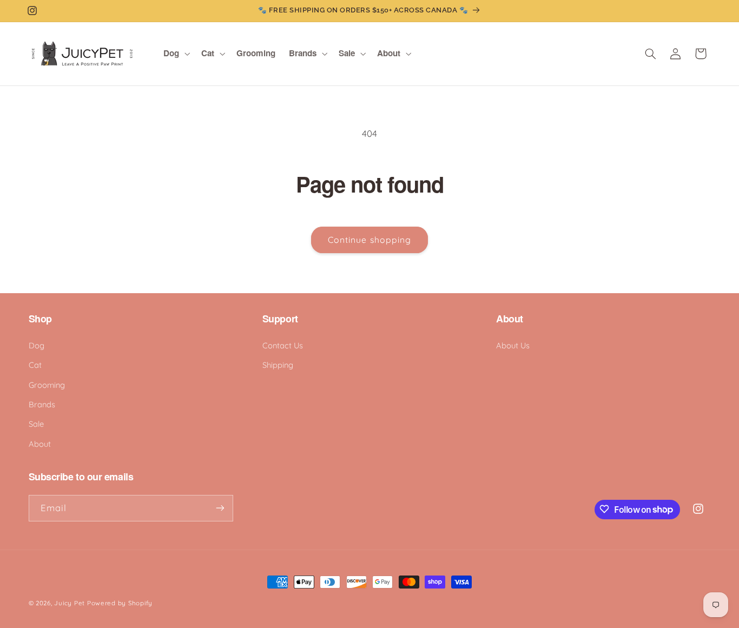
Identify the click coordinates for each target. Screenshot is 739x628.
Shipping (277, 365)
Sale (36, 424)
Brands (42, 404)
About (40, 443)
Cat (35, 365)
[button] (176, 54)
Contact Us (282, 345)
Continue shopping (369, 239)
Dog (36, 345)
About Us (513, 345)
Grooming (47, 384)
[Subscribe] (219, 507)
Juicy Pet (69, 603)
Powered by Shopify (120, 603)
